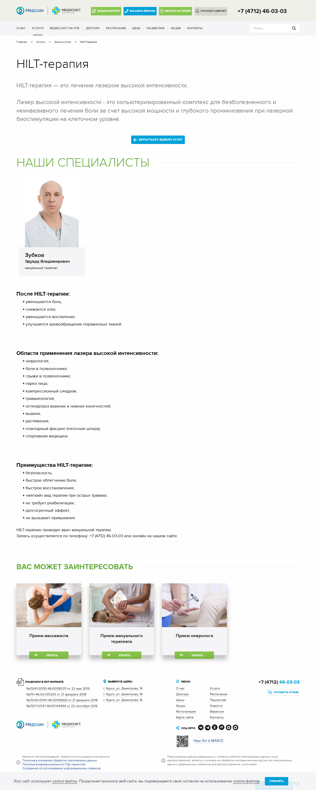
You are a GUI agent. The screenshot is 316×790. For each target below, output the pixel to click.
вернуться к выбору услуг (160, 140)
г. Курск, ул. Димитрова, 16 (123, 688)
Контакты (194, 28)
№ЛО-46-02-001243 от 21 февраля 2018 (56, 694)
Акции (176, 28)
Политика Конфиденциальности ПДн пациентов (53, 764)
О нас (21, 28)
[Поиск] (294, 28)
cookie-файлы (64, 781)
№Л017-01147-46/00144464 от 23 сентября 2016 (62, 706)
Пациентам (155, 28)
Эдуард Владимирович (47, 258)
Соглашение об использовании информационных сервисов (61, 768)
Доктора (93, 28)
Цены (136, 28)
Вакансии (217, 712)
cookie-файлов (246, 781)
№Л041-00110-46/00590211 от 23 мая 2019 (58, 689)
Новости (216, 706)
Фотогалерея (186, 712)
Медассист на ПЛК (65, 28)
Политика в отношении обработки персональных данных (59, 760)
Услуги (37, 28)
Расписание (116, 28)
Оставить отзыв (285, 692)
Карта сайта (184, 717)
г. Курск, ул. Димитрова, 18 (123, 694)
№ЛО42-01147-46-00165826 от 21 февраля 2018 (62, 700)
